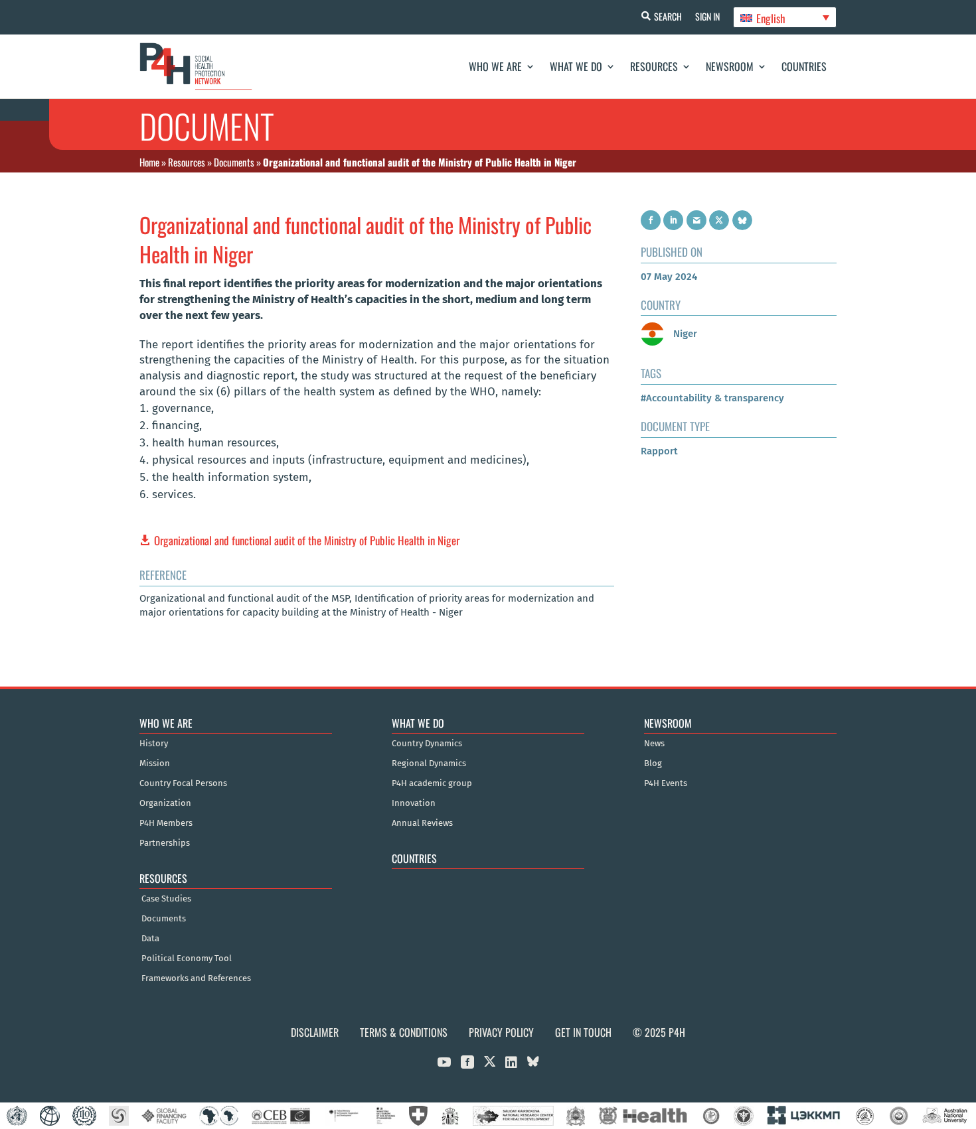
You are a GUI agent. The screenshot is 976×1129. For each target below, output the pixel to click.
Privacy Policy (501, 1032)
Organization (165, 803)
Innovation (414, 803)
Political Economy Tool (186, 958)
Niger (684, 334)
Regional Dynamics (429, 763)
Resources (654, 66)
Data (150, 938)
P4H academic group (432, 783)
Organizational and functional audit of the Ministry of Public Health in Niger (306, 540)
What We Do (576, 66)
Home (149, 162)
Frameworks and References (196, 978)
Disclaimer (315, 1032)
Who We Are (495, 66)
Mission (154, 763)
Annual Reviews (422, 823)
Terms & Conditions (403, 1032)
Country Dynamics (427, 743)
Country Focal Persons (183, 783)
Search (668, 16)
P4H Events (665, 783)
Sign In (707, 16)
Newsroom (730, 66)
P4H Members (166, 823)
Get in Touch (583, 1032)
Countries (804, 66)
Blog (653, 763)
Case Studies (166, 898)
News (654, 743)
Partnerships (164, 843)
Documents (234, 162)
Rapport (659, 451)
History (153, 743)
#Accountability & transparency (712, 398)
